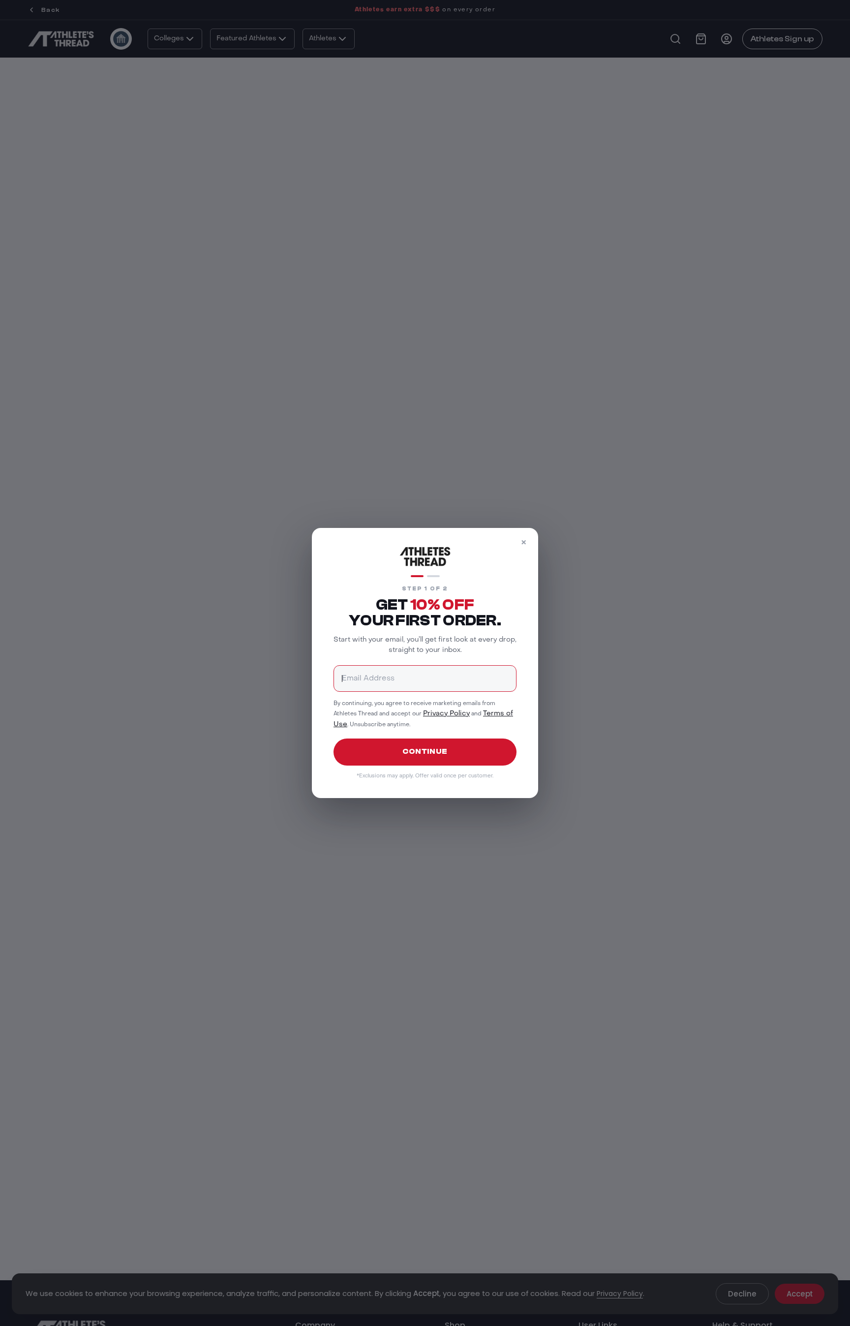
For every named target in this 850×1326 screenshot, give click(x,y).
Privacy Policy (446, 713)
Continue (425, 751)
